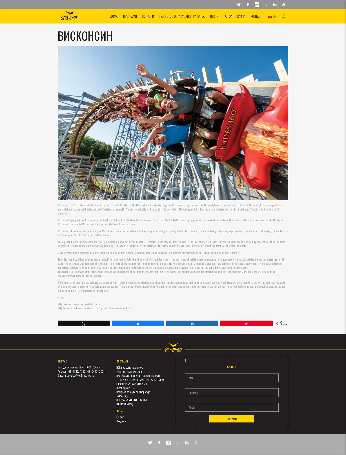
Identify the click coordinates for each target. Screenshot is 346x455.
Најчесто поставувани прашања (182, 16)
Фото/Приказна (234, 16)
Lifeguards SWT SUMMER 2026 (131, 384)
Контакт (256, 16)
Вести (214, 16)
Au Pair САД (122, 396)
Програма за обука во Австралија (133, 392)
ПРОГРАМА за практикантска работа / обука (138, 375)
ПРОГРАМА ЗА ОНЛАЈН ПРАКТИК (132, 400)
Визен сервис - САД (126, 388)
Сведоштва (122, 421)
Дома (114, 16)
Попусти (148, 16)
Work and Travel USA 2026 (129, 372)
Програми (130, 16)
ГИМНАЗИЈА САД (124, 404)
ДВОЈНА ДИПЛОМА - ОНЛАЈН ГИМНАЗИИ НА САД (140, 380)
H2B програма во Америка (129, 367)
